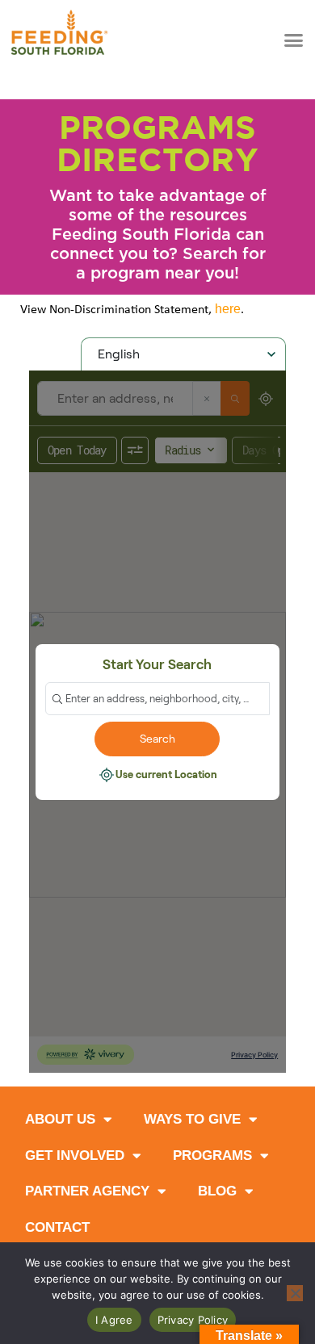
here (228, 309)
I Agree (114, 1319)
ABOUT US (60, 1119)
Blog (217, 1191)
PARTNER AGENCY (87, 1191)
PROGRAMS (212, 1155)
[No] (295, 1293)
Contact (57, 1227)
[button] (294, 39)
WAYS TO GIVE (192, 1119)
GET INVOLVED (74, 1155)
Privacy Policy (193, 1319)
